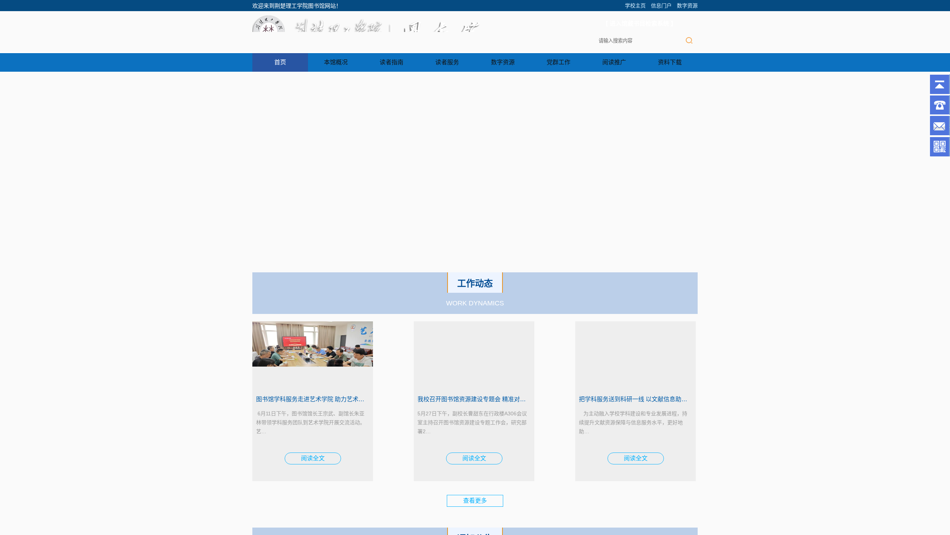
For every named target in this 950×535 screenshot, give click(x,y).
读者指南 (391, 62)
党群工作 (558, 62)
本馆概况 (336, 62)
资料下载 (670, 62)
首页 (280, 62)
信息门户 (661, 6)
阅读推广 (614, 62)
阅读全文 (313, 458)
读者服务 (447, 62)
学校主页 (635, 6)
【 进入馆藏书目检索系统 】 (639, 23)
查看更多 (475, 500)
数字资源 (687, 6)
